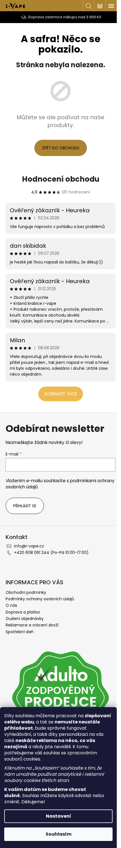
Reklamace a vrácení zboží (32, 625)
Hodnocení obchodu (60, 179)
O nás (11, 605)
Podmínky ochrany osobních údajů (40, 599)
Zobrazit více (60, 394)
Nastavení (58, 816)
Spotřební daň (19, 632)
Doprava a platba (23, 612)
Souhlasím (58, 834)
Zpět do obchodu (60, 148)
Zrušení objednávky (25, 618)
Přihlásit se (24, 506)
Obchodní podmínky (26, 592)
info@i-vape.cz (29, 546)
